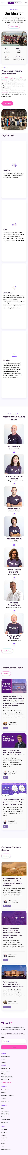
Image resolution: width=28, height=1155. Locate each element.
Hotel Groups (4, 1090)
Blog (2, 1108)
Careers (3, 1135)
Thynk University (5, 1119)
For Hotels (11, 2)
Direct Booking (5, 1079)
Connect (3, 1062)
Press (2, 1116)
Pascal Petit (4, 92)
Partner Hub (4, 1122)
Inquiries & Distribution (7, 1076)
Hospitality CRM (5, 1056)
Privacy (3, 1143)
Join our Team (14, 26)
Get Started (4, 1141)
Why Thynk (4, 1129)
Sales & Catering (5, 1068)
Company (3, 1132)
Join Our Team (7, 103)
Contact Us (4, 1138)
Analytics (3, 1059)
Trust (2, 1146)
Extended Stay (5, 1101)
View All (3, 1082)
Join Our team (7, 651)
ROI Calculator (5, 1114)
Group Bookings (5, 1071)
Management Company (7, 1095)
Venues (3, 1098)
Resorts (3, 1092)
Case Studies (4, 1111)
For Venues (17, 2)
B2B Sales (3, 1074)
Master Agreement (6, 1149)
